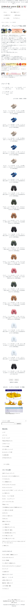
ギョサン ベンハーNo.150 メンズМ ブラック (13, 371)
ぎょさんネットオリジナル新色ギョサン (10, 476)
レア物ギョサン (5, 545)
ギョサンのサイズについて (8, 557)
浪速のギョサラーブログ (7, 574)
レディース (4, 435)
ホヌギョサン (5, 513)
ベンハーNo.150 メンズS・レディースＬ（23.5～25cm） (7, 93)
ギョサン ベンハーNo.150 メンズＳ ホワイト (13, 330)
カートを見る (6, 18)
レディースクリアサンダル (8, 501)
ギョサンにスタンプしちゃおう (9, 484)
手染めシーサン (5, 504)
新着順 (25, 98)
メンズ (3, 432)
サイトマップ (5, 568)
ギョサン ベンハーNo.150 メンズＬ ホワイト (13, 357)
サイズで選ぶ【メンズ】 (7, 535)
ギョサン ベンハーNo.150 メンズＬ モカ (12, 165)
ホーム (5, 12)
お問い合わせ (17, 15)
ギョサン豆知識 (5, 560)
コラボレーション (6, 443)
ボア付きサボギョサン (7, 457)
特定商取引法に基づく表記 (8, 601)
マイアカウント (16, 18)
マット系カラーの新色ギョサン (9, 563)
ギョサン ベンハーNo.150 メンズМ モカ (12, 138)
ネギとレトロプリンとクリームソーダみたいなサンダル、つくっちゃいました (13, 542)
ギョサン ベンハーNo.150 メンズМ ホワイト (13, 343)
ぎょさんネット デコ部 (7, 452)
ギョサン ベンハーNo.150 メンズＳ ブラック (13, 234)
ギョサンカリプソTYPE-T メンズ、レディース (12, 490)
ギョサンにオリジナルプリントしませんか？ (11, 566)
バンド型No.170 (5, 524)
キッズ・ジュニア (6, 438)
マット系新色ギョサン (7, 481)
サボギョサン (5, 518)
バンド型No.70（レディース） (8, 527)
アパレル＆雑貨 (5, 446)
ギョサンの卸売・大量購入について (10, 554)
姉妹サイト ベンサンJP (7, 577)
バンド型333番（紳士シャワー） (9, 532)
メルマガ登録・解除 (6, 585)
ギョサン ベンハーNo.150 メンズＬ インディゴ (14, 179)
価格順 (20, 98)
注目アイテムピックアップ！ (8, 473)
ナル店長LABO (5, 455)
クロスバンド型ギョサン (7, 515)
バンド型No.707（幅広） (7, 530)
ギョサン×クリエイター (7, 487)
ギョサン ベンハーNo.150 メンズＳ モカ (12, 110)
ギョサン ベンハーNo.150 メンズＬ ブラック (13, 193)
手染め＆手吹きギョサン (7, 440)
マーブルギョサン (6, 478)
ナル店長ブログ (7, 15)
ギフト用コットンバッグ (7, 449)
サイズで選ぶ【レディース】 (8, 538)
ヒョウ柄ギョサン (6, 493)
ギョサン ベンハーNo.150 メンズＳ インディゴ (14, 124)
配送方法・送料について (7, 583)
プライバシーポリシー (20, 601)
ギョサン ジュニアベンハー (8, 498)
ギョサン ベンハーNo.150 (11, 22)
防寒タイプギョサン (6, 521)
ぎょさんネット (17, 604)
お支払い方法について (7, 580)
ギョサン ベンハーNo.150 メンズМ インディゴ (14, 151)
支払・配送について (15, 12)
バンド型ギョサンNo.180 (7, 510)
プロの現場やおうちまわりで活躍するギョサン (12, 507)
